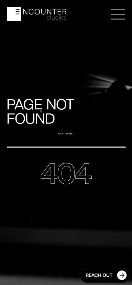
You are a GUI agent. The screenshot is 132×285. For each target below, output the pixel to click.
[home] (37, 14)
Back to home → (66, 134)
